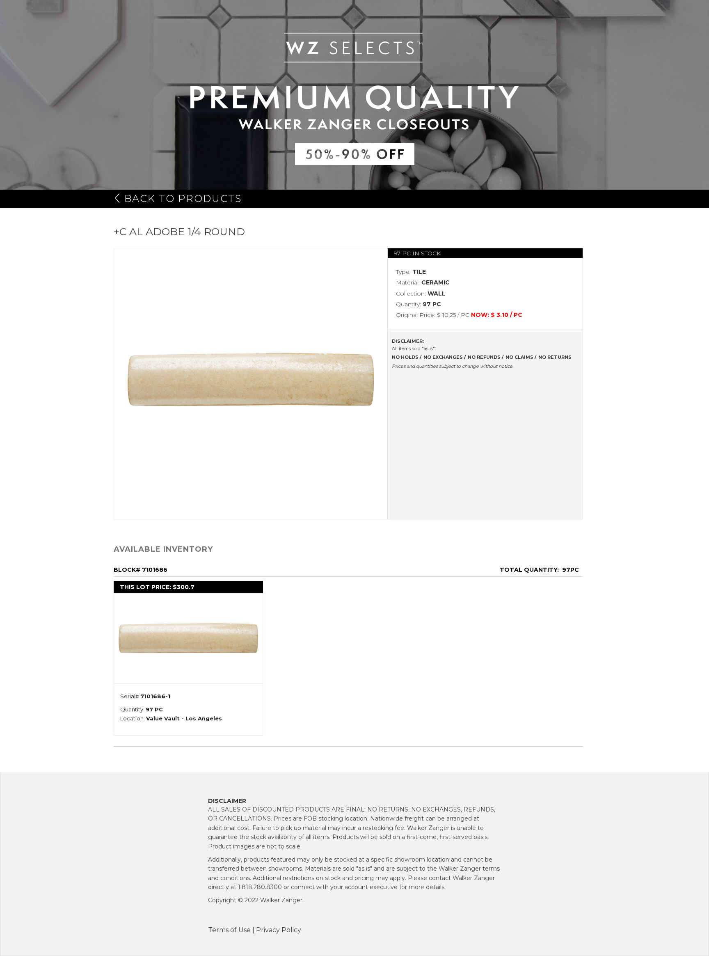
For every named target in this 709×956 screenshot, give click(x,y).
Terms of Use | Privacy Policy (254, 930)
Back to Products (183, 198)
